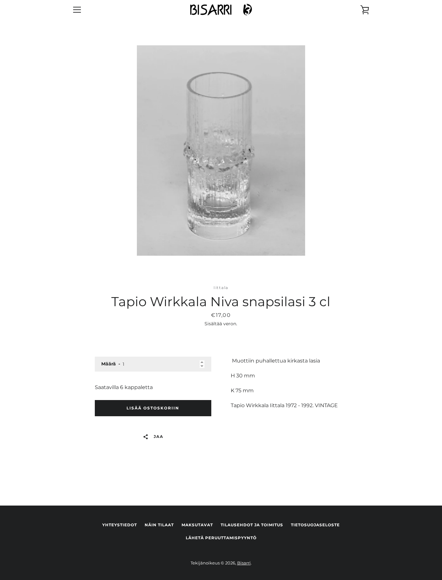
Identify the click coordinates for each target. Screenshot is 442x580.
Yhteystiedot (119, 524)
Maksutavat (197, 524)
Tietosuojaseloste (315, 524)
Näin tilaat (159, 524)
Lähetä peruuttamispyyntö (221, 537)
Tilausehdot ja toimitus (252, 524)
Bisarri (244, 563)
